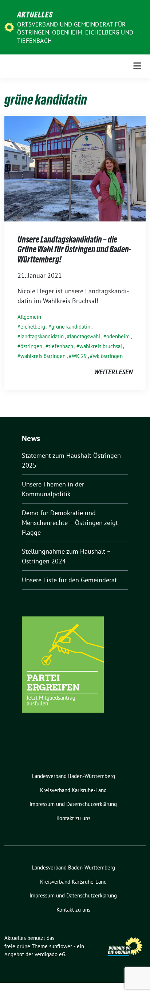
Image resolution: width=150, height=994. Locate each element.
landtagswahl (85, 336)
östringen (31, 346)
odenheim (118, 336)
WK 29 (79, 356)
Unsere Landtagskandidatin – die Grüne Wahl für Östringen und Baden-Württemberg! (74, 249)
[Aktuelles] (9, 27)
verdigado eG (50, 954)
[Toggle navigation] (137, 66)
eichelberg (32, 326)
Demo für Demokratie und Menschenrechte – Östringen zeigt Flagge (70, 523)
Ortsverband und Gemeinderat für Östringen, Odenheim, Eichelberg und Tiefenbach (75, 32)
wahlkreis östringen (43, 356)
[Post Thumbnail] (75, 168)
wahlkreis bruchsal (100, 346)
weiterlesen (113, 372)
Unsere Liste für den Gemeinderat (69, 580)
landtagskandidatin (42, 336)
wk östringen (108, 356)
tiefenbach (60, 346)
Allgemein (29, 316)
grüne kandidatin (70, 326)
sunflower (60, 946)
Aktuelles (35, 14)
